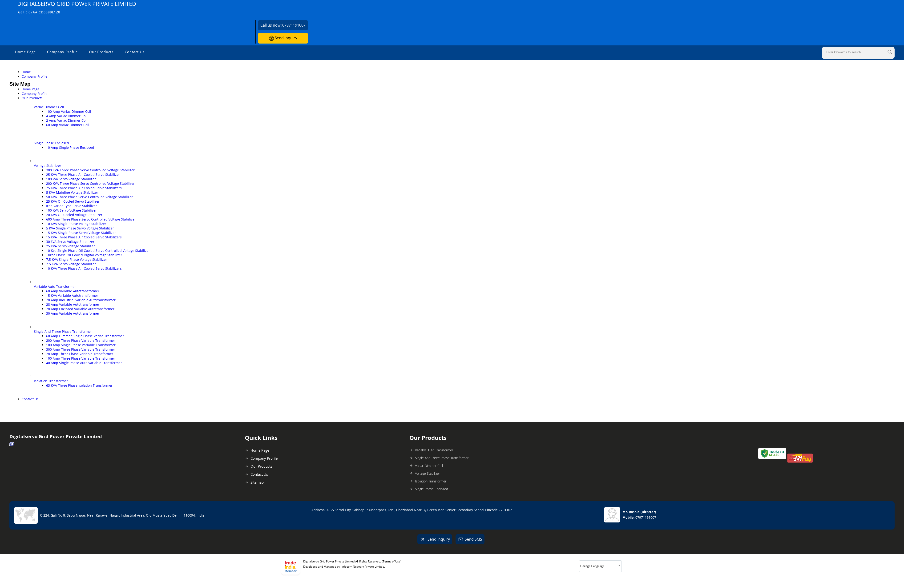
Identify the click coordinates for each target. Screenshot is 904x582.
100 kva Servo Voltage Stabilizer (71, 179)
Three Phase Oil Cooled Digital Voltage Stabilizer (84, 255)
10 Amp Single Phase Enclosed (70, 147)
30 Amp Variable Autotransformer (72, 313)
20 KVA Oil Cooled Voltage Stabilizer (74, 215)
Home (26, 72)
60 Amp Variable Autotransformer (72, 291)
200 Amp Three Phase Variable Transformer (80, 340)
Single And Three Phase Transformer (63, 331)
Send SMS (473, 539)
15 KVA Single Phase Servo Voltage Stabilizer (81, 232)
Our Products (101, 51)
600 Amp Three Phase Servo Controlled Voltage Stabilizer (91, 219)
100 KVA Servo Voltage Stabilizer (71, 210)
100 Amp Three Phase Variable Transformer (80, 358)
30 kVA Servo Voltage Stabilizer (70, 241)
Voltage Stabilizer (47, 165)
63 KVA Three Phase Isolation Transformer (79, 385)
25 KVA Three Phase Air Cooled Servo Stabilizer (83, 174)
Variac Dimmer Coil (49, 107)
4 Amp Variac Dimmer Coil (66, 116)
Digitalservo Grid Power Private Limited (76, 7)
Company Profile (62, 51)
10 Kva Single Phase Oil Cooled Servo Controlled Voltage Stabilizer (98, 250)
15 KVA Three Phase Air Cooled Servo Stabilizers (84, 237)
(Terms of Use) (391, 561)
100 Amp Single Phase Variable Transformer (81, 345)
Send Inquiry (285, 37)
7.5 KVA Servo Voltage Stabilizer (71, 264)
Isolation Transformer (51, 381)
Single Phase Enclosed (51, 143)
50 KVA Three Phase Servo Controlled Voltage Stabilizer (89, 197)
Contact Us (135, 51)
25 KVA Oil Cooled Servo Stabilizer (73, 201)
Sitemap (257, 482)
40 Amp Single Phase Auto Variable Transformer (84, 363)
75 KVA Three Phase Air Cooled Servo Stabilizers (84, 188)
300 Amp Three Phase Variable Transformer (80, 349)
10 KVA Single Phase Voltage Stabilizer (76, 223)
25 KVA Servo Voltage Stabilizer (70, 246)
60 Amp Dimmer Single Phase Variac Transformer (85, 336)
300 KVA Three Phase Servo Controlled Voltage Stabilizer (90, 170)
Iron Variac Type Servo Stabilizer (71, 206)
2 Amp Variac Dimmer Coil (66, 120)
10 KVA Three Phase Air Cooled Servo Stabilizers (84, 268)
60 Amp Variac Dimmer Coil (67, 125)
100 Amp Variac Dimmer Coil (68, 111)
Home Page (25, 51)
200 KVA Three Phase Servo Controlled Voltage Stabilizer (90, 183)
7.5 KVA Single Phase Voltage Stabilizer (76, 259)
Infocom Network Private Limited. (363, 567)
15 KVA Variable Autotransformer (72, 295)
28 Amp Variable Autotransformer (72, 304)
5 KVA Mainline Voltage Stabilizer (72, 192)
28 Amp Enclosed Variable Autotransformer (80, 309)
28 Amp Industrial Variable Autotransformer (81, 300)
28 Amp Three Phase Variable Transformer (79, 354)
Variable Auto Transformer (55, 286)
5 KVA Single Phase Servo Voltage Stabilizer (80, 228)
